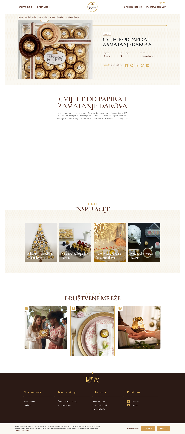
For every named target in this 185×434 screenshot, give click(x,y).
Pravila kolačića (98, 409)
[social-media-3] (139, 327)
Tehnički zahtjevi (98, 401)
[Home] (92, 7)
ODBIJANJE (148, 428)
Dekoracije (42, 17)
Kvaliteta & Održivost (156, 7)
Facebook (135, 401)
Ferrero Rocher (29, 401)
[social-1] (46, 327)
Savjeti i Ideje (30, 17)
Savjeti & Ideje (43, 7)
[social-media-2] (92, 331)
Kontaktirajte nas (64, 405)
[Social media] (161, 2)
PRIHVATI (163, 428)
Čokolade (27, 405)
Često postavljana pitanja (68, 401)
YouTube (135, 405)
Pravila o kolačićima (22, 430)
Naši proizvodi (25, 7)
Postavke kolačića (133, 428)
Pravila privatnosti (99, 405)
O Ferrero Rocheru (133, 7)
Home (20, 17)
